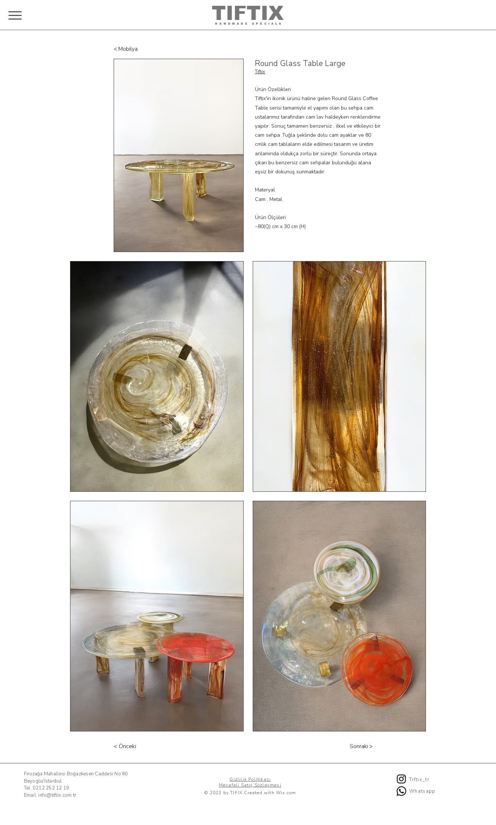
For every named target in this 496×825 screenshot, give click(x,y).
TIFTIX (248, 13)
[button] (15, 15)
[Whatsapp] (401, 791)
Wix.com (286, 793)
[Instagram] (401, 779)
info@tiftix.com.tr (57, 795)
